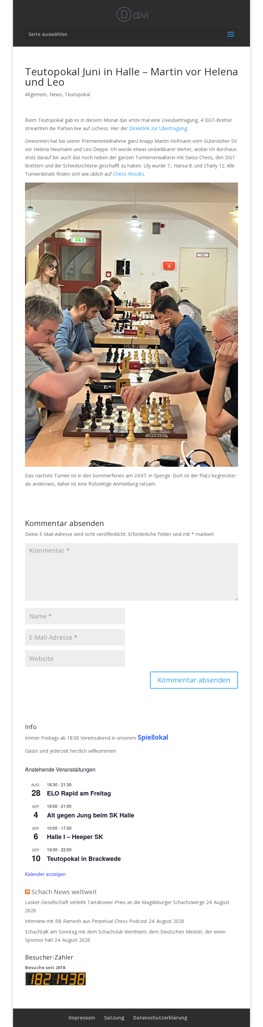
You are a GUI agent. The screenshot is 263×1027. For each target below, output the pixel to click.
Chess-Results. (129, 174)
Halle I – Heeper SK (75, 836)
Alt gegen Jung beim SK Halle (90, 815)
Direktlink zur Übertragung (158, 128)
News (55, 94)
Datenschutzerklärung (160, 1017)
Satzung (114, 1017)
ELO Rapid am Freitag (79, 793)
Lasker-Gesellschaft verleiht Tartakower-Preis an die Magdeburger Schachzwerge (115, 902)
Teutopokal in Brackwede (84, 858)
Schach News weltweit (64, 892)
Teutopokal (77, 94)
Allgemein (36, 94)
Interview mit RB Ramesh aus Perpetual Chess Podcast (86, 921)
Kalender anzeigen (45, 874)
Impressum (81, 1017)
